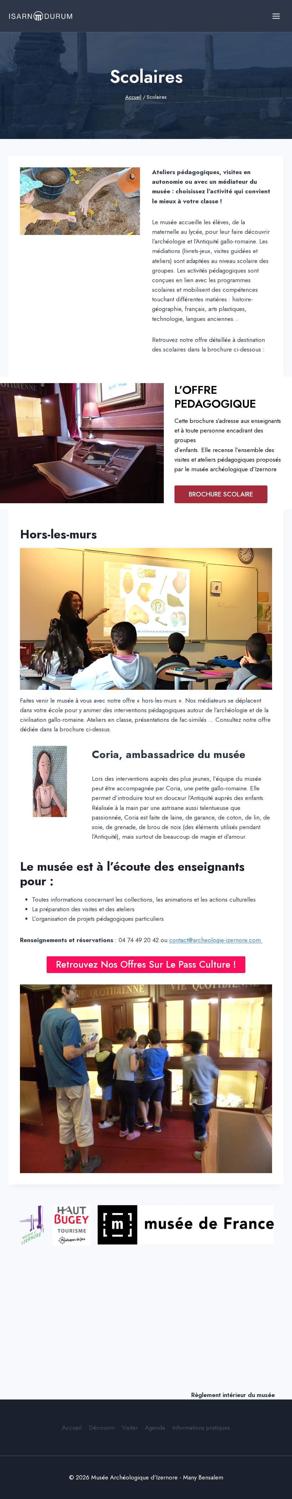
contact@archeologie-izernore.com (215, 940)
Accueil (72, 1427)
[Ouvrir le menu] (275, 16)
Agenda (155, 1427)
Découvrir (102, 1427)
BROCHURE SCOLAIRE (221, 494)
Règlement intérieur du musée (233, 1395)
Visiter (130, 1427)
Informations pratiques (201, 1427)
